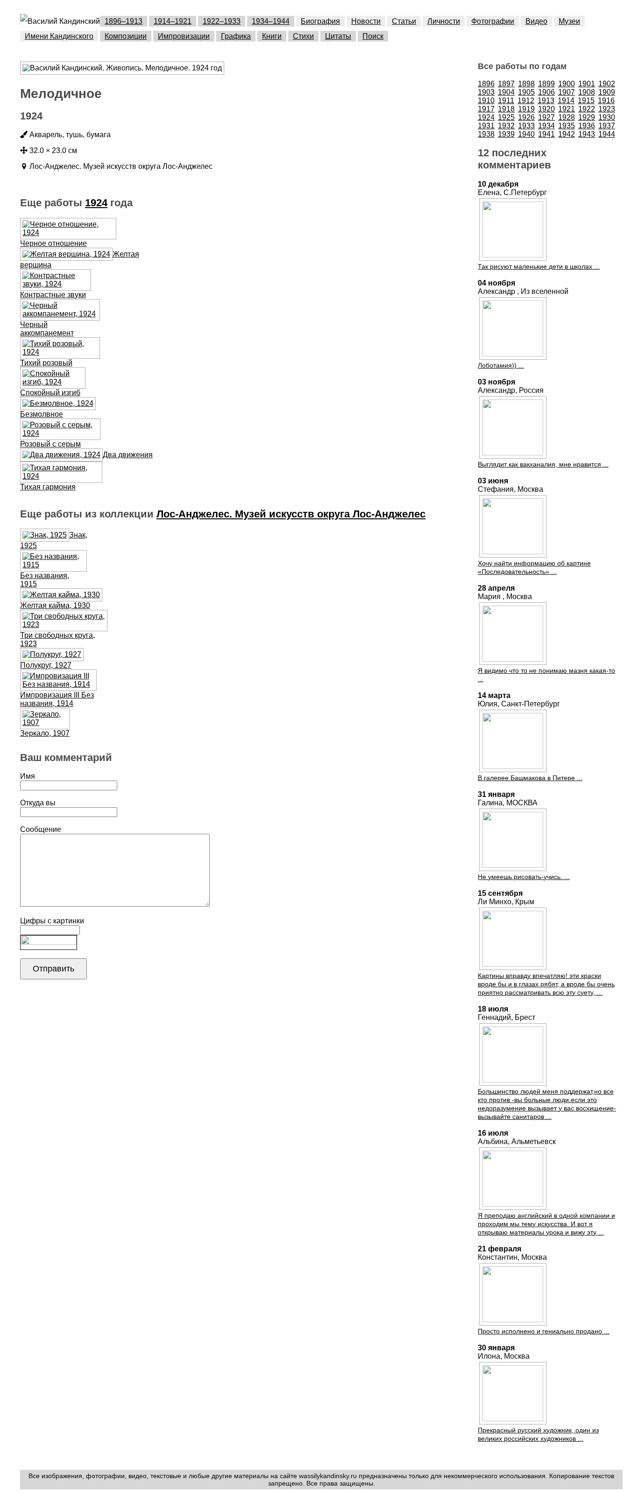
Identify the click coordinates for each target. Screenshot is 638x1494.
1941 (546, 134)
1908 (586, 92)
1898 (526, 84)
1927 (546, 117)
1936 (586, 126)
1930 (606, 117)
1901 (586, 84)
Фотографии (492, 21)
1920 (546, 109)
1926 (526, 117)
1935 (566, 126)
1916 (606, 101)
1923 (606, 109)
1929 (586, 117)
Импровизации (184, 36)
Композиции (126, 36)
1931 (486, 126)
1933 (526, 126)
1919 (526, 109)
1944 (606, 134)
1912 (525, 101)
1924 (96, 203)
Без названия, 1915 (44, 580)
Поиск (372, 36)
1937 (606, 126)
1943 (586, 134)
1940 (526, 134)
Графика (236, 36)
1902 (606, 84)
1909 (606, 92)
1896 (486, 84)
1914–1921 (172, 21)
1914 (566, 101)
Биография (320, 21)
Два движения (128, 455)
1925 (506, 117)
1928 (566, 117)
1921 (566, 109)
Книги (272, 36)
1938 (486, 134)
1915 (586, 101)
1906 (546, 92)
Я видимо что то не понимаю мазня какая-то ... (546, 675)
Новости (366, 21)
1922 (586, 109)
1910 (486, 101)
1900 (566, 84)
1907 (566, 92)
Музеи (569, 21)
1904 (506, 92)
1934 (546, 126)
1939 (506, 134)
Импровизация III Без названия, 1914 (57, 699)
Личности (443, 21)
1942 (566, 134)
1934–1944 (271, 21)
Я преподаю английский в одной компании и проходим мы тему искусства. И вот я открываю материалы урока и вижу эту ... (546, 1224)
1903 (486, 92)
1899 (546, 84)
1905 (526, 92)
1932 (506, 126)
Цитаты (338, 36)
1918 (506, 109)
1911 (506, 101)
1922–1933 (222, 21)
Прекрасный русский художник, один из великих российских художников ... (538, 1434)
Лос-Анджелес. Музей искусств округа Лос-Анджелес (290, 514)
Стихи (303, 36)
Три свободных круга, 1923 (57, 639)
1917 (486, 109)
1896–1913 (123, 21)
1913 (546, 101)
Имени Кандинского (59, 36)
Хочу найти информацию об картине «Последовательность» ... (534, 567)
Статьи (404, 21)
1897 (506, 84)
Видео (536, 21)
